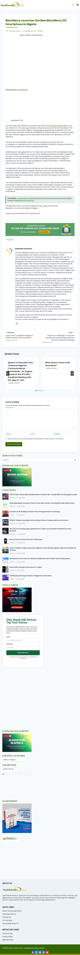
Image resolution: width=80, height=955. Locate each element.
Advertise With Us (9, 914)
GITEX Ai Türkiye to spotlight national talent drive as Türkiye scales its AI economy (39, 520)
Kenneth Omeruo (16, 31)
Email (32, 434)
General (40, 31)
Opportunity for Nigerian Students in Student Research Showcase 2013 (19, 335)
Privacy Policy (7, 936)
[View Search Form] (73, 5)
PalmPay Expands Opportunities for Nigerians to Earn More (31, 576)
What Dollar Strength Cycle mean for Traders (26, 567)
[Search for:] (40, 460)
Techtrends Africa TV (10, 923)
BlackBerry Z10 (41, 130)
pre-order (43, 206)
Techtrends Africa (9, 895)
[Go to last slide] (7, 373)
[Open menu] (78, 4)
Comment (10, 408)
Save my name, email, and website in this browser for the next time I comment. (36, 439)
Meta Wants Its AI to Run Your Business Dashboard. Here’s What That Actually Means (40, 559)
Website (57, 434)
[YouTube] (47, 952)
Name (9, 434)
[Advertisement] (40, 684)
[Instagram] (40, 952)
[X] (36, 952)
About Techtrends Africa (11, 911)
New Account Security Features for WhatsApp (26, 539)
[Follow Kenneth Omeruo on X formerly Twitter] (16, 323)
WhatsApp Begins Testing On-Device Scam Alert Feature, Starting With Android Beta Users (42, 503)
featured (9, 239)
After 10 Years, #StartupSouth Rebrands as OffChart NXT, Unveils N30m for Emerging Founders (43, 495)
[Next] (72, 373)
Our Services (7, 920)
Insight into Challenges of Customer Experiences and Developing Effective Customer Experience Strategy (60, 336)
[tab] (36, 390)
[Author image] (6, 31)
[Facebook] (32, 952)
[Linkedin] (43, 952)
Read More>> (51, 900)
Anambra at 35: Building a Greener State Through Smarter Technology (35, 512)
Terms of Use (7, 933)
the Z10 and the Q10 (54, 126)
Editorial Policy (7, 940)
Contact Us (6, 917)
